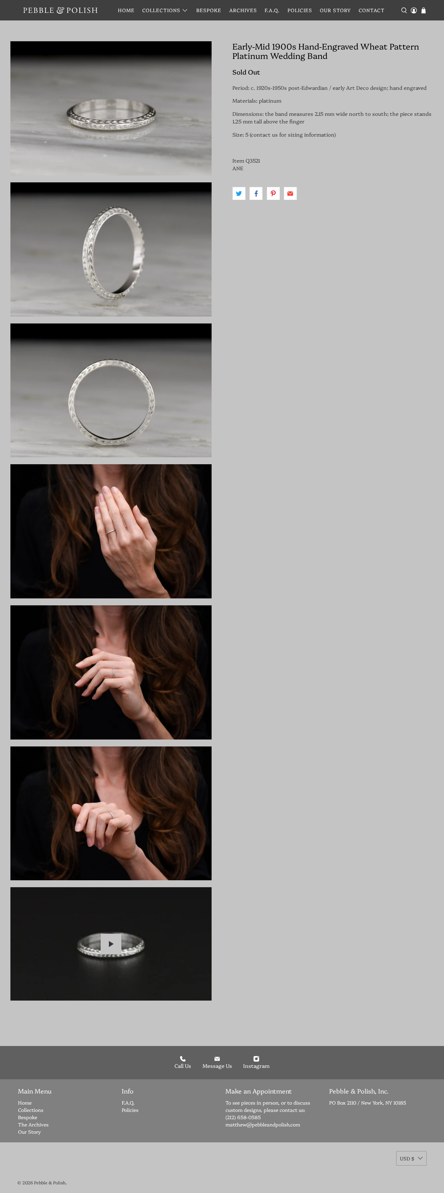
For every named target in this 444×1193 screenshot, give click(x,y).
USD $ (407, 1158)
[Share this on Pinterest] (273, 193)
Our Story (335, 10)
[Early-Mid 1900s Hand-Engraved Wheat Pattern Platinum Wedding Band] (111, 108)
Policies (300, 10)
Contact (372, 10)
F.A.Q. (272, 10)
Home (126, 10)
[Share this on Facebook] (256, 193)
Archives (243, 10)
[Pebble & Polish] (60, 10)
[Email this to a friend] (290, 193)
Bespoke (208, 10)
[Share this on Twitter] (239, 193)
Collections (161, 10)
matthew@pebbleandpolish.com (262, 1124)
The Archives (33, 1124)
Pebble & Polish (50, 1182)
